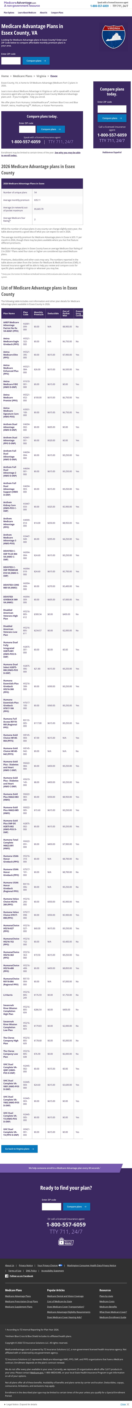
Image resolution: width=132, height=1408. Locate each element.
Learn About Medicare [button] (27, 12)
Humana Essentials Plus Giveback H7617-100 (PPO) (11, 705)
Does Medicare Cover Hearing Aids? (64, 1317)
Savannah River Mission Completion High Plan (10, 1009)
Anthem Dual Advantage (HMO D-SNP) (10, 427)
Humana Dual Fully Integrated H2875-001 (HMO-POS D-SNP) (10, 649)
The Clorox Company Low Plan (10, 1054)
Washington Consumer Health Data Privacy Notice (91, 1265)
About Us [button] (43, 12)
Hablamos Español (112, 152)
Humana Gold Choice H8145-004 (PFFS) (10, 738)
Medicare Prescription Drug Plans (21, 1301)
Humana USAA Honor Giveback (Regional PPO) (10, 887)
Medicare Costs (107, 1301)
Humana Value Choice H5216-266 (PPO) (11, 901)
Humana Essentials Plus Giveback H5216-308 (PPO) (11, 686)
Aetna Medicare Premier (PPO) (10, 397)
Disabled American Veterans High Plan (10, 614)
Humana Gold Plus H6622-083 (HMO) (11, 797)
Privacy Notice (26, 1265)
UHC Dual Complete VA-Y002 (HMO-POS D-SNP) (11, 1101)
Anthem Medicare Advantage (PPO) (8, 523)
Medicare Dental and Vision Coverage (65, 1296)
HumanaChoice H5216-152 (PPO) (11, 941)
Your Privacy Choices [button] (48, 1265)
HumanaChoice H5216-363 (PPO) (11, 955)
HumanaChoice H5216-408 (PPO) (11, 968)
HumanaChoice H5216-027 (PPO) (11, 928)
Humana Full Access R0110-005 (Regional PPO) (10, 723)
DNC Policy (31, 1270)
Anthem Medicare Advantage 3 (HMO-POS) (9, 539)
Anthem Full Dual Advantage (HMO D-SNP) (10, 455)
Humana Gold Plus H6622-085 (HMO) (11, 810)
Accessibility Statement (52, 1270)
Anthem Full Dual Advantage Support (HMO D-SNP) (10, 489)
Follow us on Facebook (21, 1276)
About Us (9, 1265)
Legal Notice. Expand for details (22, 1404)
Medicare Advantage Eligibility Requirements (68, 1312)
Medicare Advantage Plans (18, 1296)
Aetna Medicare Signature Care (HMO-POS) (11, 412)
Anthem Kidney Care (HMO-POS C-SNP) (9, 506)
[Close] (125, 1404)
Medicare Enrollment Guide (113, 1317)
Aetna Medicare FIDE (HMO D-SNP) (10, 384)
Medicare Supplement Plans (18, 1306)
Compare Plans (57, 12)
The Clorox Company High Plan (10, 1040)
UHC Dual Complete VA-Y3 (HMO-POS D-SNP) (10, 1117)
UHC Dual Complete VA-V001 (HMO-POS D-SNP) (11, 1085)
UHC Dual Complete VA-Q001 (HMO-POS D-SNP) (10, 1068)
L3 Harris (8, 995)
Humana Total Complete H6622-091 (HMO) (10, 844)
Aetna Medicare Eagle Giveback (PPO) (11, 341)
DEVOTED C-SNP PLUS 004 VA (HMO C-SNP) (10, 555)
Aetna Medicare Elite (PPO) (10, 354)
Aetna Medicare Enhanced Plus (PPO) (10, 369)
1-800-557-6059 (99, 6)
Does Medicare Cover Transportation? (65, 1306)
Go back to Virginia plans (17, 1148)
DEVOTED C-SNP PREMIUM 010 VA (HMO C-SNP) (11, 571)
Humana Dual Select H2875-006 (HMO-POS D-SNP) (10, 669)
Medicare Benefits (108, 1306)
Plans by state (106, 1296)
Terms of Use (14, 1270)
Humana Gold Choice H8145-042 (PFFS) (10, 751)
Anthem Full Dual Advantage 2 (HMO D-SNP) (10, 471)
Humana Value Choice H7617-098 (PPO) (11, 915)
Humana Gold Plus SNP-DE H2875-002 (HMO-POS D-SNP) (10, 826)
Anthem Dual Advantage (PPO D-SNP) (10, 440)
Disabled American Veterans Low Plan (10, 630)
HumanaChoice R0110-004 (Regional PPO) (11, 981)
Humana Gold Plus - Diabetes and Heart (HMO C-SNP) (10, 766)
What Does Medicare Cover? (113, 1312)
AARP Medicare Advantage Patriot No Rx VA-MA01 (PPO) (11, 326)
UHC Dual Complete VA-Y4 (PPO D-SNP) (11, 1132)
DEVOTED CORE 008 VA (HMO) (11, 586)
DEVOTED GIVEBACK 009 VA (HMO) (10, 599)
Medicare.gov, (37, 1372)
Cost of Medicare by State (59, 1301)
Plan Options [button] (9, 12)
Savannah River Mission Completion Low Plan (10, 1026)
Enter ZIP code (8, 54)
